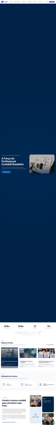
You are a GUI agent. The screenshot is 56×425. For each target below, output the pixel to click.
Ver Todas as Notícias (50, 344)
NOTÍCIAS (35, 1)
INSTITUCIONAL (17, 1)
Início (12, 1)
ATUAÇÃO (23, 1)
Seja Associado (6, 171)
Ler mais (3, 366)
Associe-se (51, 1)
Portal (47, 1)
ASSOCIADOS (30, 1)
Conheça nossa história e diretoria (8, 422)
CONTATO (40, 1)
